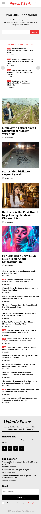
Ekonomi (5, 466)
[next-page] (38, 68)
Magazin (5, 480)
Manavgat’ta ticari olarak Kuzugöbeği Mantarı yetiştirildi (19, 131)
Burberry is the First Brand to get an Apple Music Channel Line (20, 215)
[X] (15, 448)
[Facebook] (4, 448)
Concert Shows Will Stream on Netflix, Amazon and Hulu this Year (17, 281)
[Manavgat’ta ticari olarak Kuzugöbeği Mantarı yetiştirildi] (20, 111)
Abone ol (19, 498)
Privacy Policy (32, 503)
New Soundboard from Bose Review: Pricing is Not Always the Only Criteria (20, 72)
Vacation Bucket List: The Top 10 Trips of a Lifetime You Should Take (20, 357)
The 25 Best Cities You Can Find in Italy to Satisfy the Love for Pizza (18, 340)
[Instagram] (10, 448)
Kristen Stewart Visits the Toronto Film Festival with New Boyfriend (19, 331)
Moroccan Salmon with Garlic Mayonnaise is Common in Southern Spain (19, 399)
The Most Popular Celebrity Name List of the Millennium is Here (19, 306)
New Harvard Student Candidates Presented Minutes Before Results (20, 50)
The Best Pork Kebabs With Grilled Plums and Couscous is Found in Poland (19, 382)
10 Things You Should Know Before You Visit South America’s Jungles (18, 365)
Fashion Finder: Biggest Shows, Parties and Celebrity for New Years (20, 297)
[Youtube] (21, 448)
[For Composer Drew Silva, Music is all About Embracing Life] (20, 239)
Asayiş (4, 472)
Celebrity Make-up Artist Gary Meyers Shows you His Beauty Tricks (18, 323)
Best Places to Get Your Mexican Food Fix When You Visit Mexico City (18, 83)
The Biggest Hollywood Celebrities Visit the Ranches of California (19, 314)
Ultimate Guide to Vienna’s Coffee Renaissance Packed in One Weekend (17, 374)
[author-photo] (3, 138)
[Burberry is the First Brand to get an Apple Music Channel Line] (20, 195)
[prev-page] (3, 68)
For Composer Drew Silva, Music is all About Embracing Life (19, 258)
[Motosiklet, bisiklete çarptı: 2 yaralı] (20, 155)
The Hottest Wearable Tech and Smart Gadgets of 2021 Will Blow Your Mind (20, 61)
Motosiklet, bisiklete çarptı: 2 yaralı (16, 173)
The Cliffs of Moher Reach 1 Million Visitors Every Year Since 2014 (19, 348)
